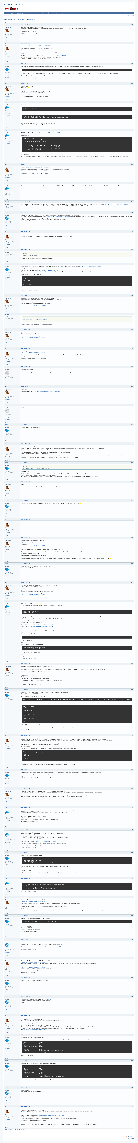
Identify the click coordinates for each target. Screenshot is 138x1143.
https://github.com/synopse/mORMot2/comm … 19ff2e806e (33, 305)
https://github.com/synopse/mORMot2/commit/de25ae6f (35, 1029)
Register (57, 13)
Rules (44, 13)
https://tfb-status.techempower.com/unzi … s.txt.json (50, 270)
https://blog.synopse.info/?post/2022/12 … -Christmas (32, 542)
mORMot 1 (27, 13)
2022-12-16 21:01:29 (25, 500)
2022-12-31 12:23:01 (25, 878)
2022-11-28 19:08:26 (25, 83)
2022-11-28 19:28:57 (25, 130)
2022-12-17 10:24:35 (25, 519)
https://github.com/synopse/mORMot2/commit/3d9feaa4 (38, 94)
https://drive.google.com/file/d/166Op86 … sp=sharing (57, 132)
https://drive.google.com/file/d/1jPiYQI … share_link (56, 946)
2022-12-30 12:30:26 (25, 663)
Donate (32, 13)
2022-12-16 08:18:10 (25, 405)
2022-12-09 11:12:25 (25, 329)
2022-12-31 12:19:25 (25, 852)
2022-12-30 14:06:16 (25, 689)
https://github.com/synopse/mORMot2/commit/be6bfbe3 (48, 970)
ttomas (7, 201)
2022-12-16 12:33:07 (25, 424)
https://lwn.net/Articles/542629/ (53, 774)
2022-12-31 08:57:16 (25, 807)
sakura (7, 366)
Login (62, 13)
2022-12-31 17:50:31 (25, 1015)
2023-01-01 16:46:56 (25, 1106)
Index (6, 13)
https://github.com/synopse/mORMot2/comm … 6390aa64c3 (34, 587)
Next (24, 22)
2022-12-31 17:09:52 (25, 996)
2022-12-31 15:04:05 (25, 939)
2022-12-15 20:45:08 (25, 348)
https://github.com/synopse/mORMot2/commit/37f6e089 (33, 545)
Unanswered (131, 15)
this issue (51, 503)
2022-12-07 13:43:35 (25, 231)
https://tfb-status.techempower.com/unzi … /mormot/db (90, 266)
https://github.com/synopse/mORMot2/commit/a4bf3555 (33, 962)
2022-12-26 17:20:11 (25, 537)
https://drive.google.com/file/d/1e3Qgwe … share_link (45, 841)
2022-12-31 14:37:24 (25, 897)
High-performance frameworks (27, 19)
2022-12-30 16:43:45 (25, 735)
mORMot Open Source (14, 4)
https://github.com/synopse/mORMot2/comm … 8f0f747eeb (35, 170)
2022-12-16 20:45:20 (25, 481)
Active (126, 15)
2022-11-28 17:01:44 (25, 43)
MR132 (49, 999)
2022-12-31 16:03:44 (25, 977)
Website (8, 37)
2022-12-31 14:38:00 (25, 915)
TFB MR (23, 1090)
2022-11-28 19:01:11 (25, 63)
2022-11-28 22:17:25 (25, 183)
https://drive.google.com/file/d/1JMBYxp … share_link (42, 624)
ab (6, 24)
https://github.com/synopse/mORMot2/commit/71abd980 (33, 967)
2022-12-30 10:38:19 (25, 601)
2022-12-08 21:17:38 (25, 314)
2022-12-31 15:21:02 (25, 958)
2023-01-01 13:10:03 (25, 1087)
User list (38, 13)
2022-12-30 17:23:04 (25, 769)
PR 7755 (28, 220)
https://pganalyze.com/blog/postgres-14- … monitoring (58, 216)
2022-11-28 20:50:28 (25, 164)
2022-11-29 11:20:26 (25, 201)
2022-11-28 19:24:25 (25, 102)
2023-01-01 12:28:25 (25, 1060)
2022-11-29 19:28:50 (25, 212)
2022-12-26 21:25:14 (25, 563)
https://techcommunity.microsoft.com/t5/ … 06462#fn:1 (116, 204)
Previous (10, 22)
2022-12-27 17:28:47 (25, 582)
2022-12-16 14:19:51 (25, 443)
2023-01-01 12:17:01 (25, 1034)
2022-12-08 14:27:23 (25, 263)
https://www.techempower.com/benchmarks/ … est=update (51, 1115)
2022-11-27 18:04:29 (25, 24)
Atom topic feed (130, 1136)
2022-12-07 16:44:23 (25, 249)
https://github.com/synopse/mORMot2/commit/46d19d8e (38, 45)
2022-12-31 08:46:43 (25, 788)
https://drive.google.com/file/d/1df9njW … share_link (42, 626)
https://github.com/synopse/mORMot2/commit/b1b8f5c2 (48, 391)
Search (50, 13)
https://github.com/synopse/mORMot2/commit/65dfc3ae (37, 167)
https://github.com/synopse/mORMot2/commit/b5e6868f (54, 55)
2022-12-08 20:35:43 (25, 295)
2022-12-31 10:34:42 (25, 829)
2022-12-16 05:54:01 (25, 366)
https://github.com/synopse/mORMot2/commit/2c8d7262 (33, 337)
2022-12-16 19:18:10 (25, 462)
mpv (6, 63)
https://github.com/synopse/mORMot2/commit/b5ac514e (33, 352)
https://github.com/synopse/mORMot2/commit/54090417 (33, 901)
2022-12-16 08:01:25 (25, 386)
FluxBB (132, 1138)
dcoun (7, 314)
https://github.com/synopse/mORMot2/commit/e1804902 (33, 594)
